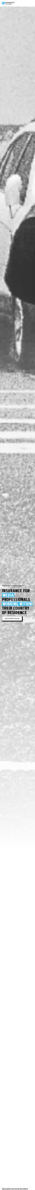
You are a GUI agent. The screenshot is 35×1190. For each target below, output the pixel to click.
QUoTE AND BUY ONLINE (12, 618)
